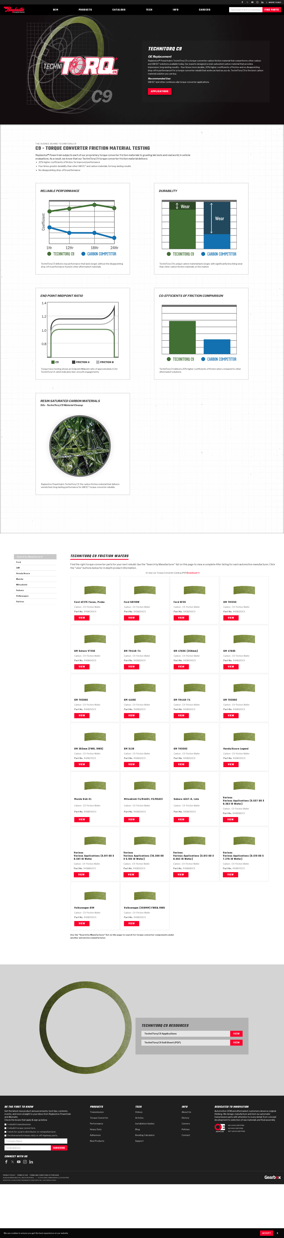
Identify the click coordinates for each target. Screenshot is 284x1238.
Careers (186, 1123)
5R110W (134, 602)
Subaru (178, 799)
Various (228, 797)
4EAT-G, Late (191, 799)
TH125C (232, 602)
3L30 (131, 749)
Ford (77, 602)
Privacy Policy (9, 1175)
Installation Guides (144, 1123)
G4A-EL (87, 799)
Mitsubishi (130, 799)
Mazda (78, 799)
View (82, 618)
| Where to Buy (273, 2)
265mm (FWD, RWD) (91, 749)
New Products (97, 1141)
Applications (159, 91)
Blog (137, 1129)
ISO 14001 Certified (236, 1125)
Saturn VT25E (87, 651)
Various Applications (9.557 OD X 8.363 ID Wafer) (243, 802)
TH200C (83, 700)
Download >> (193, 573)
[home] (15, 9)
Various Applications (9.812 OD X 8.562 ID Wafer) (193, 858)
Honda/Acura (231, 749)
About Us (186, 1112)
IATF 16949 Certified (236, 1131)
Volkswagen (81, 908)
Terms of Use (22, 1175)
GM (225, 602)
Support (139, 1141)
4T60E (232, 651)
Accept (266, 1233)
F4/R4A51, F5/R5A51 (150, 799)
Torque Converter (99, 1118)
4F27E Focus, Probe (92, 602)
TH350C (183, 749)
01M (92, 908)
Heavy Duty (96, 1129)
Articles (139, 1118)
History (185, 1118)
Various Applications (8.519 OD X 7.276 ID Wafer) (243, 858)
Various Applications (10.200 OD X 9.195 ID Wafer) (144, 858)
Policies (186, 1129)
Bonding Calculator (145, 1135)
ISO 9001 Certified (235, 1128)
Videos (138, 1112)
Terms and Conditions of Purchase (44, 1175)
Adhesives (95, 1135)
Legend (244, 749)
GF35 (183, 602)
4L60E (132, 700)
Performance (96, 1123)
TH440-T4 (134, 651)
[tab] (35, 556)
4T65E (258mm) (188, 651)
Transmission (97, 1112)
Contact (186, 1135)
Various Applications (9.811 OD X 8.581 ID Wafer (94, 858)
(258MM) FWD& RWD (152, 908)
